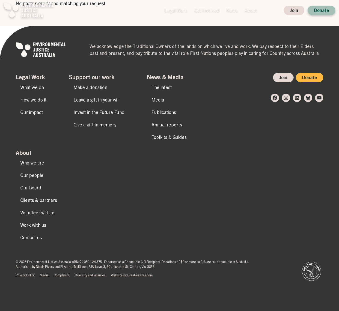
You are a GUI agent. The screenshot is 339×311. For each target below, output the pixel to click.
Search (264, 10)
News (232, 10)
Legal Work (175, 10)
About (251, 10)
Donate (321, 10)
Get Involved (207, 10)
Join (294, 10)
